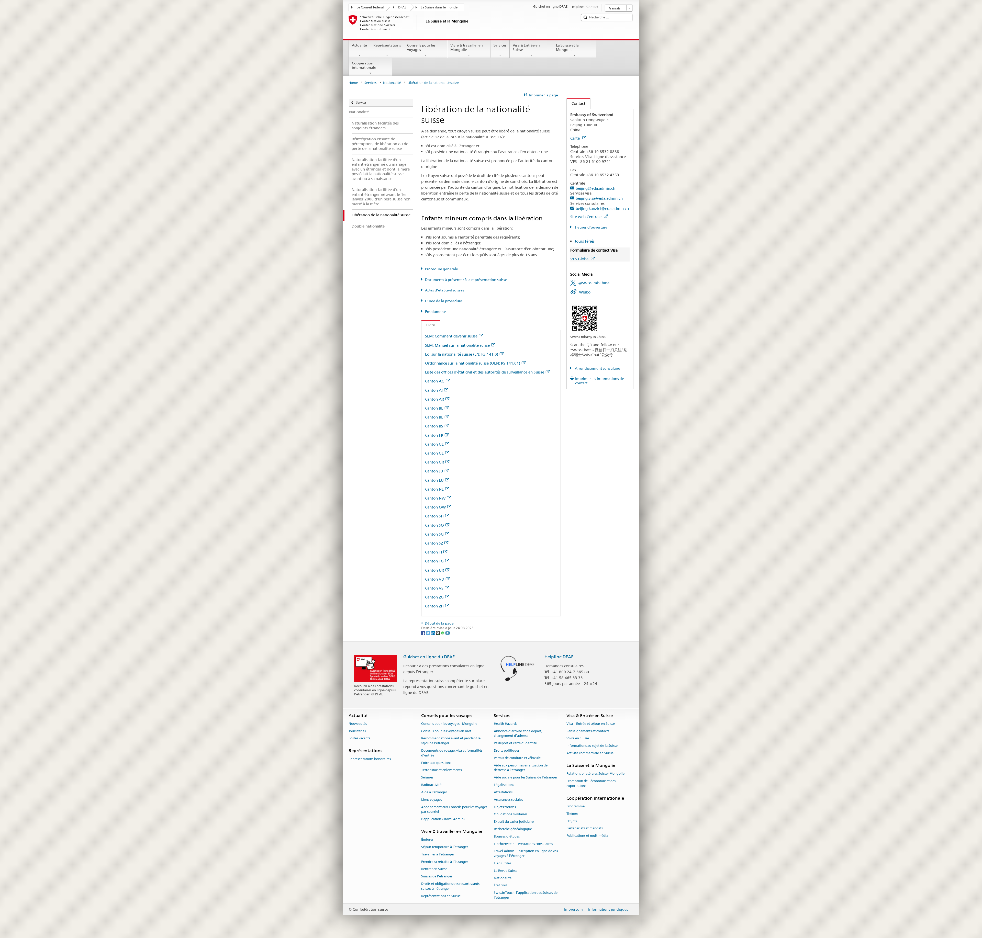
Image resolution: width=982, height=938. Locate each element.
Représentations (387, 45)
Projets (571, 821)
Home (353, 83)
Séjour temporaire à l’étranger (444, 847)
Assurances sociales (508, 799)
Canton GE (434, 444)
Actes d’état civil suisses (444, 290)
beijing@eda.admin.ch (595, 188)
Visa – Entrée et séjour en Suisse (590, 724)
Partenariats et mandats (584, 828)
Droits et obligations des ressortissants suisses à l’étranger (450, 886)
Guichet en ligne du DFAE (429, 656)
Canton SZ (434, 543)
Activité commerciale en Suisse (589, 753)
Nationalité (392, 83)
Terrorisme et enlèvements (441, 770)
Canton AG (434, 381)
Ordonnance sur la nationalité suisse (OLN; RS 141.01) (472, 363)
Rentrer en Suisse (434, 869)
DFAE (402, 7)
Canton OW (435, 507)
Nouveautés (358, 724)
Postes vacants (359, 738)
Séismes (427, 777)
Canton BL (434, 417)
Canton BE (434, 408)
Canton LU (434, 480)
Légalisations (504, 785)
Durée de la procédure (443, 301)
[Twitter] (428, 633)
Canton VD (434, 579)
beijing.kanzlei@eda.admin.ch (602, 208)
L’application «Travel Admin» (443, 819)
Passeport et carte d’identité (515, 743)
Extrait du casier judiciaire (514, 821)
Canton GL (434, 453)
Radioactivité (431, 785)
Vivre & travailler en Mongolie (466, 47)
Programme (575, 806)
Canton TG (434, 561)
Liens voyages (431, 799)
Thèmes (572, 814)
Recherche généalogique (513, 829)
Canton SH (434, 516)
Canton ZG (434, 597)
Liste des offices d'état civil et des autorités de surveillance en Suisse (484, 372)
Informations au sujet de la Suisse (592, 746)
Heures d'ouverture (590, 227)
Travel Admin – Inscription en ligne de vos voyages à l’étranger (526, 853)
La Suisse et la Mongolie (567, 47)
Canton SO (434, 525)
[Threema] (438, 633)
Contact (576, 103)
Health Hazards (505, 724)
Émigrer (427, 839)
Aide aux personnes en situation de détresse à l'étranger (521, 767)
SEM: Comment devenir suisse (451, 336)
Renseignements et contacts (587, 731)
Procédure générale (441, 269)
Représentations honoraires (370, 759)
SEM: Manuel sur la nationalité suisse (457, 345)
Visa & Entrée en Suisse (526, 47)
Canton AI (434, 390)
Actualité (359, 45)
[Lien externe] (584, 318)
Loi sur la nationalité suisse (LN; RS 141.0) (461, 354)
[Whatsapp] (443, 633)
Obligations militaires (510, 814)
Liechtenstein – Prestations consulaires (523, 844)
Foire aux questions (436, 763)
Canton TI (433, 552)
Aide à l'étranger (434, 792)
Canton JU (434, 471)
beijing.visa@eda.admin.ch (599, 198)
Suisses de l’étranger (436, 876)
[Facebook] (423, 633)
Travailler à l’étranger (437, 854)
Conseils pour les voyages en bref (446, 731)
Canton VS (434, 588)
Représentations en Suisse (441, 896)
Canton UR (434, 570)
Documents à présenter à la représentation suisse (466, 280)
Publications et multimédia (587, 836)
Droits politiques (506, 750)
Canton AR (434, 399)
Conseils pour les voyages (421, 47)
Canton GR (434, 462)
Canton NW (435, 498)
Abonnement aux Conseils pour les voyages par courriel (454, 809)
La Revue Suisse (505, 871)
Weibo (584, 292)
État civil (500, 885)
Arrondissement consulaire (597, 368)
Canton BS (434, 426)
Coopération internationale (364, 65)
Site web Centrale (586, 216)
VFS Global (579, 258)
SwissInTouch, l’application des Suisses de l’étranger (525, 895)
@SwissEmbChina (593, 282)
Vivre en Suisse (577, 738)
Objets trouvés (505, 807)
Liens (428, 324)
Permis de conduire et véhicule (517, 758)
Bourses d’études (507, 836)
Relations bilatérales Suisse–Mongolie (595, 773)
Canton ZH (434, 606)
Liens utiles (502, 863)
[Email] (447, 633)
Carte (575, 138)
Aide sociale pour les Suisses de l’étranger (525, 777)
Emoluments (436, 312)
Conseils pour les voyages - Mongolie (449, 724)
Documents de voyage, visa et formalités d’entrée (451, 753)
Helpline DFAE (559, 656)
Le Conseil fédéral (370, 7)
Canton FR (434, 435)
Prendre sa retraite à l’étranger (444, 862)
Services (500, 45)
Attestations (503, 792)
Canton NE (434, 489)
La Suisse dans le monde (439, 7)
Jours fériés (585, 241)
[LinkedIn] (433, 633)
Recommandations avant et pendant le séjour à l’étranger (451, 741)
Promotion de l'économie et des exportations (591, 783)
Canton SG (434, 534)
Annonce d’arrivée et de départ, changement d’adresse (518, 733)
